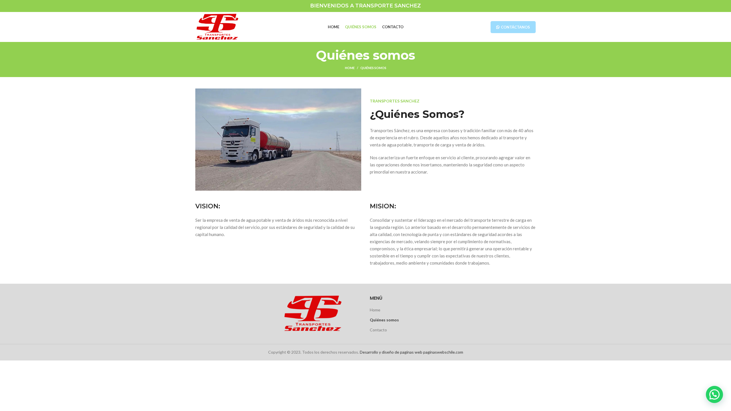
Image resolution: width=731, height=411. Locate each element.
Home (350, 68)
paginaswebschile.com (443, 352)
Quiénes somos (384, 319)
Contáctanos (515, 27)
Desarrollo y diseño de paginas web (391, 352)
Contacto (378, 329)
